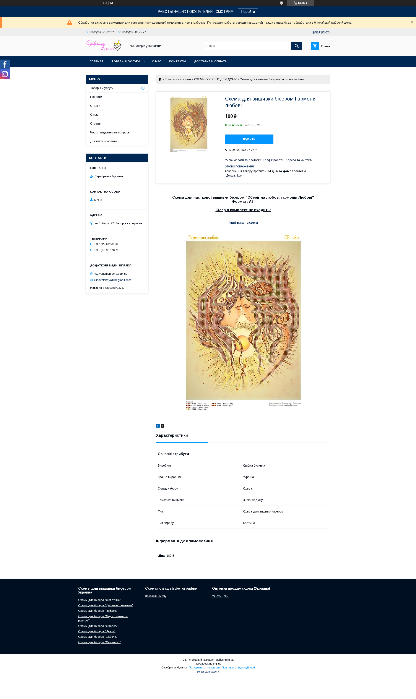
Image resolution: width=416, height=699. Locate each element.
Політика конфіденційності (238, 667)
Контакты (177, 61)
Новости (96, 97)
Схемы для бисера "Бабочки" (98, 636)
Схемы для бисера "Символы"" (99, 642)
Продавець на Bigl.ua (208, 663)
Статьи (95, 105)
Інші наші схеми (243, 223)
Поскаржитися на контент (204, 667)
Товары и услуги (125, 61)
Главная (97, 61)
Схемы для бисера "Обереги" (98, 626)
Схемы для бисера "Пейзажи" (98, 610)
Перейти (248, 11)
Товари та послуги (178, 79)
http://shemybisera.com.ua (110, 273)
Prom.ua (228, 659)
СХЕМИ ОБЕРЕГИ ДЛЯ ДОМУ (215, 79)
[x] (162, 426)
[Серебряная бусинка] (104, 50)
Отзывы (95, 123)
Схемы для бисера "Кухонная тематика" (105, 605)
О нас (156, 61)
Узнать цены (220, 596)
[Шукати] (296, 46)
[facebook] (158, 426)
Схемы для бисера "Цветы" (96, 631)
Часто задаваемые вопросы (110, 132)
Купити (249, 139)
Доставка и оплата (210, 61)
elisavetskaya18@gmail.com (112, 279)
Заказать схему (155, 596)
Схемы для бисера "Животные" (99, 600)
